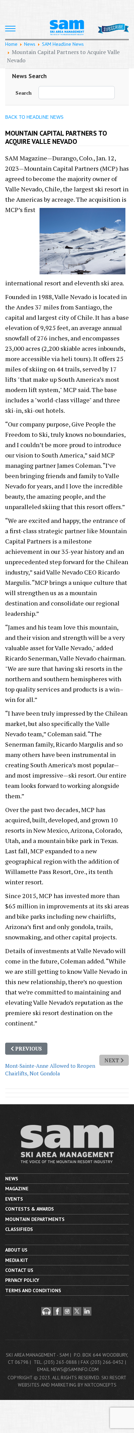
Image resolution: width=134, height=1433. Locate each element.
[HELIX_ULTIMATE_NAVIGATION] (10, 28)
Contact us (19, 1270)
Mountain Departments (35, 1219)
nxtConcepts (100, 1385)
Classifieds (19, 1229)
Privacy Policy (22, 1280)
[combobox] (76, 92)
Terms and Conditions (33, 1290)
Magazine (17, 1189)
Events (14, 1199)
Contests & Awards (29, 1209)
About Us (16, 1250)
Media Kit (16, 1260)
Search (23, 92)
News (11, 1179)
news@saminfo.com (75, 1369)
